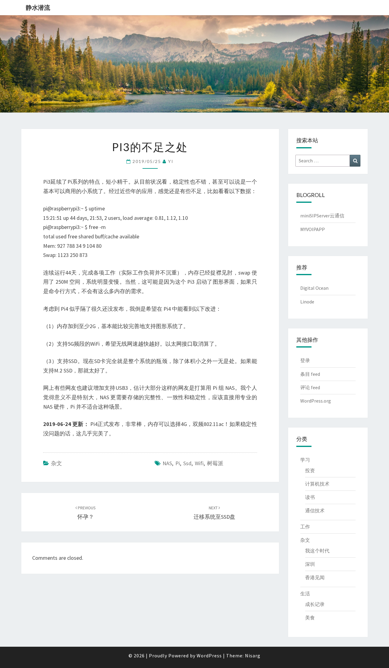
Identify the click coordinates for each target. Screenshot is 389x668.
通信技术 (315, 510)
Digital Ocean (314, 288)
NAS (167, 463)
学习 (305, 460)
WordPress (209, 655)
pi (177, 463)
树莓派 (215, 463)
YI (171, 161)
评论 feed (310, 387)
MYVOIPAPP (312, 229)
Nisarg (252, 655)
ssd (187, 463)
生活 (305, 593)
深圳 (310, 564)
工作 (305, 527)
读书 (310, 497)
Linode (307, 302)
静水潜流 (38, 7)
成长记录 (315, 604)
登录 (305, 360)
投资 (310, 470)
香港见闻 (315, 577)
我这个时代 (317, 551)
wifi (199, 463)
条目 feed (310, 374)
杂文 (56, 463)
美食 (310, 617)
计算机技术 (317, 484)
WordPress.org (315, 401)
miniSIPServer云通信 (322, 216)
